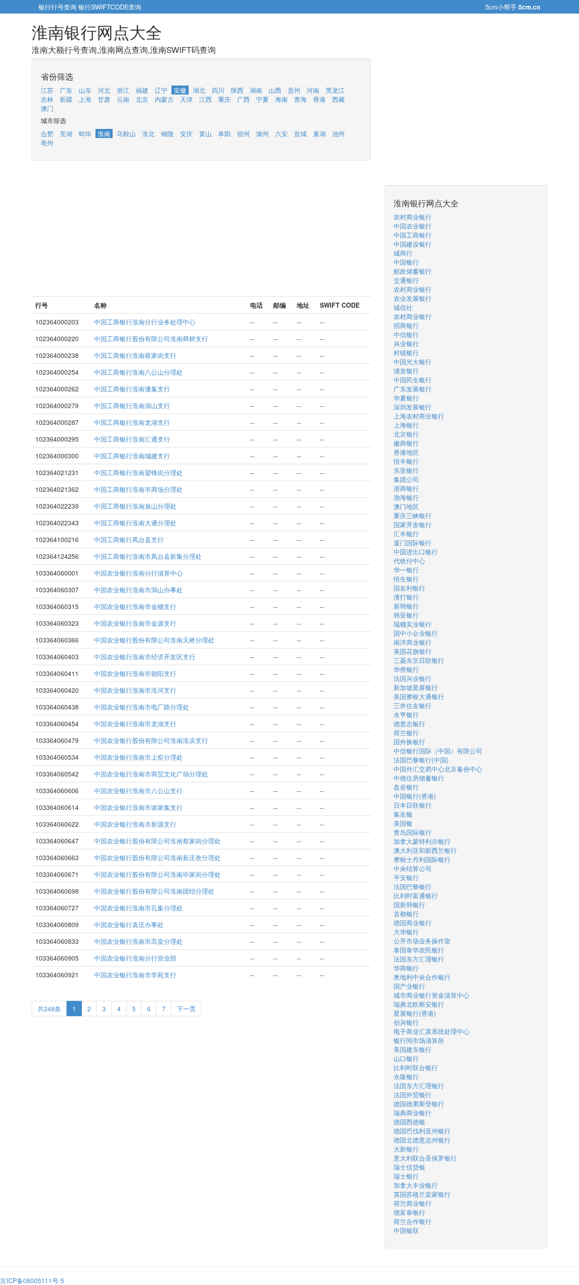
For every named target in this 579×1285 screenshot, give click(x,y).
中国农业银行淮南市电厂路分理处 (141, 706)
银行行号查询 (57, 6)
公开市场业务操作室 (422, 940)
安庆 (186, 133)
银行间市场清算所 (419, 1040)
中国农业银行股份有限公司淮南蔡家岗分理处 (157, 840)
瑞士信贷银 (409, 1166)
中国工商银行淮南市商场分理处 (138, 489)
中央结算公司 (413, 868)
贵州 (294, 90)
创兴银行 (406, 1022)
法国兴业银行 (413, 678)
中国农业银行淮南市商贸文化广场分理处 (151, 773)
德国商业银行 (413, 922)
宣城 (300, 133)
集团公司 (406, 479)
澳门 (47, 108)
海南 (281, 99)
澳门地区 (406, 506)
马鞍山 (126, 133)
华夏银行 (406, 397)
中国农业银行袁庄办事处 (129, 924)
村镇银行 (406, 352)
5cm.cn (529, 6)
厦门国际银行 (413, 542)
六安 (281, 133)
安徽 (180, 90)
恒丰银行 (406, 461)
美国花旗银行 (413, 651)
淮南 (104, 133)
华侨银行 (406, 669)
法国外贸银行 (413, 1094)
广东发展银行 (413, 388)
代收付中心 (409, 560)
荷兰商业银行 (413, 1203)
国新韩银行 (409, 904)
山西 (275, 90)
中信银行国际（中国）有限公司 (438, 750)
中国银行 (406, 262)
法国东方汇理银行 (419, 958)
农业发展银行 (413, 298)
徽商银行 (406, 442)
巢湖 (319, 133)
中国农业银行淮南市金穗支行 (135, 606)
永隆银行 (406, 1076)
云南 (123, 99)
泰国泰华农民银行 (419, 949)
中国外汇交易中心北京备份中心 (438, 768)
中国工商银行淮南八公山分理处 (138, 371)
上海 (85, 99)
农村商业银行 (413, 216)
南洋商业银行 (413, 642)
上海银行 (406, 424)
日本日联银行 (413, 804)
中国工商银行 (413, 234)
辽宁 (161, 90)
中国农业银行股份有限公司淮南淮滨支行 (151, 740)
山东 (85, 90)
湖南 (256, 90)
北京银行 (406, 433)
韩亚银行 (406, 614)
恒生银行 (406, 578)
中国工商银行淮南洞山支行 (132, 405)
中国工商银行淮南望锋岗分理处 (138, 472)
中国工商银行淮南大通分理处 (135, 522)
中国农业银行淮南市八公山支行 (138, 790)
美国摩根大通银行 (419, 696)
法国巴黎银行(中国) (421, 759)
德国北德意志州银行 (422, 1139)
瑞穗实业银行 (413, 623)
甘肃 (104, 99)
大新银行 (406, 1148)
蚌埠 (85, 133)
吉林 (47, 99)
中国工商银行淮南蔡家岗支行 (135, 355)
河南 (313, 90)
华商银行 (406, 967)
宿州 (243, 133)
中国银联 (406, 1230)
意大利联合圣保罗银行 (425, 1157)
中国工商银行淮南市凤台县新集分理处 (148, 556)
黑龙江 (335, 90)
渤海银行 (406, 497)
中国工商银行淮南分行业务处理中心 (144, 321)
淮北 (148, 133)
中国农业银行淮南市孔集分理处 (138, 907)
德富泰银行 (409, 1212)
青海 (300, 99)
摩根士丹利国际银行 (422, 859)
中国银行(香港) (415, 795)
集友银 (403, 814)
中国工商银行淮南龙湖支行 (132, 422)
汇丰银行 (406, 533)
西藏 (338, 99)
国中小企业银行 (416, 633)
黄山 (205, 133)
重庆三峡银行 (413, 515)
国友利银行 (409, 587)
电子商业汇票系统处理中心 (432, 1031)
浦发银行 (406, 370)
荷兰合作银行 (413, 1221)
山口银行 (406, 1058)
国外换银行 (409, 741)
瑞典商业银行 (413, 1112)
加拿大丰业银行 (416, 1185)
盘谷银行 (406, 786)
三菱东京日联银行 (419, 660)
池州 (338, 133)
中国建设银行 (413, 243)
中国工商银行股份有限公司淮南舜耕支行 (151, 338)
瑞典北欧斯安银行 (419, 1004)
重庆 (224, 99)
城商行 (403, 252)
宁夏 (262, 99)
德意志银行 (409, 723)
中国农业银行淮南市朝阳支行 (135, 673)
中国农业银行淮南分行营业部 (135, 957)
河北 (104, 90)
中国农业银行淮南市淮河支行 (135, 690)
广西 (243, 99)
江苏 (47, 90)
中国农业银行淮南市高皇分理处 (138, 941)
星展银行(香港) (415, 1013)
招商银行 (406, 325)
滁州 (262, 133)
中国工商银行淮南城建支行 (132, 455)
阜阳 (224, 133)
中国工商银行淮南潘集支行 (132, 388)
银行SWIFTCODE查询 (109, 6)
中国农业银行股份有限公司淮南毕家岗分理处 (157, 874)
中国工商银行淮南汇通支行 (132, 438)
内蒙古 (164, 99)
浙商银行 (406, 488)
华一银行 (406, 569)
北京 (142, 99)
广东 (66, 90)
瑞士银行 (406, 1175)
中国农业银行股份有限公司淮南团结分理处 (154, 890)
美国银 (403, 823)
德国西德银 (409, 1121)
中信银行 (406, 334)
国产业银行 (409, 985)
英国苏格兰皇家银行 (422, 1194)
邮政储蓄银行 (413, 271)
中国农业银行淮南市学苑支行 (135, 974)
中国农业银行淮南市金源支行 (135, 623)
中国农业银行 (413, 225)
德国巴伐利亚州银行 (422, 1130)
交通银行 (406, 280)
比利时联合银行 (416, 1067)
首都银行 (406, 913)
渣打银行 (406, 596)
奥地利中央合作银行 (422, 976)
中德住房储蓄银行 (419, 777)
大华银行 (406, 931)
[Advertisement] (201, 233)
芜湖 (66, 133)
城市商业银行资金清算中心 (432, 994)
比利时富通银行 (416, 895)
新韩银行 (406, 605)
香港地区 (406, 452)
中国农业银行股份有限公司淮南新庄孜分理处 (157, 857)
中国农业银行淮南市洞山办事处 (138, 589)
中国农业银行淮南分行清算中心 (138, 572)
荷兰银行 (406, 732)
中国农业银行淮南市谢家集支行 (138, 807)
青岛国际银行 (413, 832)
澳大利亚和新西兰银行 (425, 850)
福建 (142, 90)
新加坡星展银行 (416, 687)
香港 (319, 99)
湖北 (199, 90)
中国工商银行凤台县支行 (129, 539)
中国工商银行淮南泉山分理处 (135, 505)
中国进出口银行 (416, 551)
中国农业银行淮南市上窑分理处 (138, 756)
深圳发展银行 (413, 406)
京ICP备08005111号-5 (32, 1280)
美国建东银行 (413, 1049)
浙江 (123, 90)
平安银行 (406, 877)
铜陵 (167, 133)
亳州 (47, 142)
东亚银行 (406, 470)
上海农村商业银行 (419, 415)
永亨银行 (406, 714)
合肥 (47, 133)
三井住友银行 (413, 705)
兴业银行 (406, 343)
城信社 (403, 307)
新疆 (66, 99)
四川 (218, 90)
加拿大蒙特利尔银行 (422, 841)
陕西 (237, 90)
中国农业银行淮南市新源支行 (135, 823)
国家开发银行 (413, 524)
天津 (186, 99)
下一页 (186, 1008)
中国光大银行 (413, 361)
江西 (205, 99)
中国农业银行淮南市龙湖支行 (135, 723)
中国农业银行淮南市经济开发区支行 (144, 656)
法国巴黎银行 (413, 886)
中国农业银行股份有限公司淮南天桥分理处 (154, 639)
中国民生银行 (413, 379)
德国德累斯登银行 (419, 1103)
